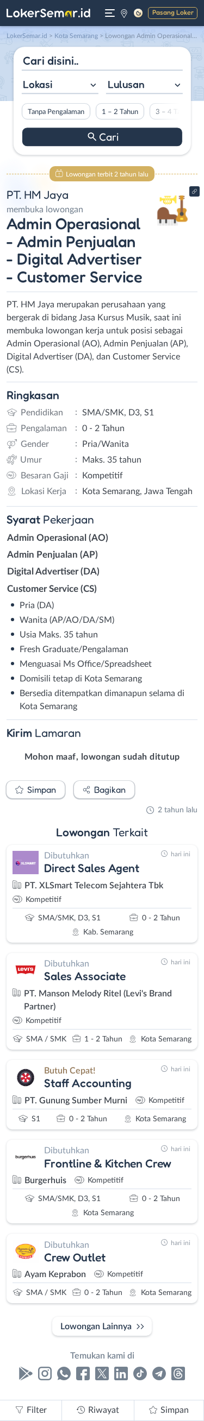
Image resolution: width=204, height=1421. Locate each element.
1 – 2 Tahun (119, 112)
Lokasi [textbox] (37, 84)
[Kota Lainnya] (124, 13)
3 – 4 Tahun (173, 112)
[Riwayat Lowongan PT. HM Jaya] (172, 229)
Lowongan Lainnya (96, 1326)
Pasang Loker (173, 12)
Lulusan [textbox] (126, 84)
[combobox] (59, 85)
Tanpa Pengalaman (55, 112)
